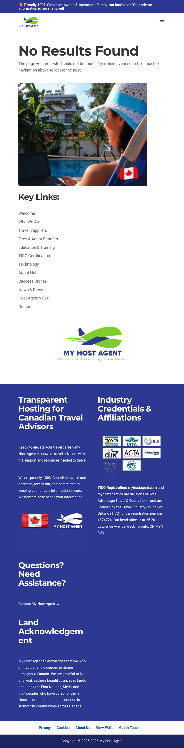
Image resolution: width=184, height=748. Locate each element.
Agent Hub (27, 272)
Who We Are (29, 221)
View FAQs (104, 728)
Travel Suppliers (32, 230)
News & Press (30, 289)
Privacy (45, 728)
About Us (82, 728)
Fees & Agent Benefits (38, 238)
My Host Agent (43, 604)
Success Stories (32, 281)
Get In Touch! (129, 728)
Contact (25, 306)
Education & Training (36, 247)
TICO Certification (34, 255)
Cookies (63, 728)
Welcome (26, 213)
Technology (28, 264)
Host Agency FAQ (34, 298)
